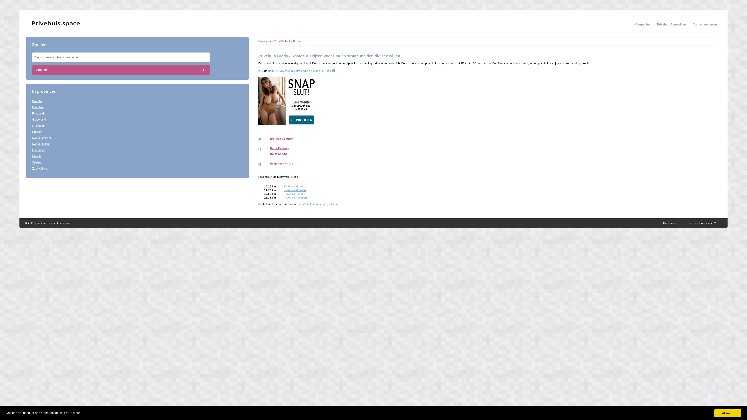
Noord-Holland (41, 144)
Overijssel (38, 150)
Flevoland (38, 107)
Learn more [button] (72, 413)
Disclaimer (669, 223)
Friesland (38, 113)
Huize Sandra (279, 153)
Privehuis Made (293, 186)
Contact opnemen (705, 24)
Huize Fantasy (279, 148)
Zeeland (37, 162)
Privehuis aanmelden (671, 24)
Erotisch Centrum (281, 138)
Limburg (37, 131)
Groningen (38, 125)
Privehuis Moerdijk (295, 190)
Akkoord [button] (727, 413)
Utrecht (36, 156)
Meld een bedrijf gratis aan (322, 204)
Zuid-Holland (40, 168)
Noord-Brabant (41, 138)
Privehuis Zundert (294, 193)
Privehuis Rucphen (295, 197)
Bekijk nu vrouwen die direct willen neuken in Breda (299, 70)
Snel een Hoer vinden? (702, 223)
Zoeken (41, 70)
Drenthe (37, 101)
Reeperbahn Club (281, 163)
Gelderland (39, 119)
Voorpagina (642, 24)
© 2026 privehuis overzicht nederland (48, 223)
